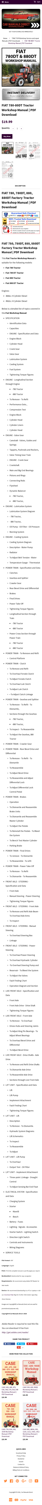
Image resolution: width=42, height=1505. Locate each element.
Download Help (21, 1453)
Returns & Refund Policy (21, 1467)
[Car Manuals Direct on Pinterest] (17, 1481)
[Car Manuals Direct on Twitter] (5, 1481)
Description (20, 186)
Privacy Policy (21, 1456)
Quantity (6, 128)
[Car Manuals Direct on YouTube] (36, 1481)
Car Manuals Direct (27, 1492)
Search (21, 1462)
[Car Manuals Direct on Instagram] (30, 1481)
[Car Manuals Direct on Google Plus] (24, 1481)
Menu (6, 2)
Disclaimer (21, 1459)
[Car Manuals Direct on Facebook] (11, 1481)
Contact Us (21, 1464)
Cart (38, 2)
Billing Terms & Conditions (21, 1470)
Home (5, 38)
